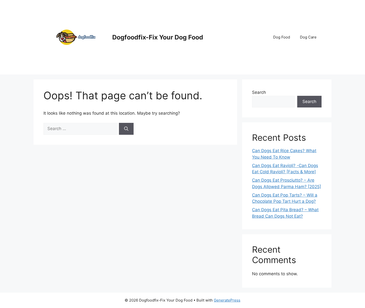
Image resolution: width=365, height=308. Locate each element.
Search (259, 92)
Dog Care (308, 37)
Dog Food (281, 37)
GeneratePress (227, 300)
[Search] (126, 129)
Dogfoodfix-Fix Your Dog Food (157, 37)
